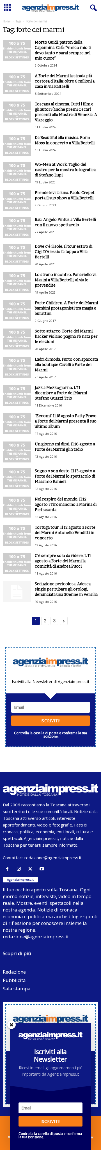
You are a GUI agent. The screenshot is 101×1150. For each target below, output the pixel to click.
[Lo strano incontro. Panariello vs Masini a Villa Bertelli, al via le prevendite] (17, 282)
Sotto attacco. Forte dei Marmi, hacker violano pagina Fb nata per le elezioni (66, 336)
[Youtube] (42, 869)
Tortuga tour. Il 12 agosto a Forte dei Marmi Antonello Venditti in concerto (65, 532)
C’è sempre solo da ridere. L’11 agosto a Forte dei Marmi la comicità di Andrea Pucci (63, 561)
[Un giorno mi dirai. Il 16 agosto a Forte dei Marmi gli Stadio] (17, 451)
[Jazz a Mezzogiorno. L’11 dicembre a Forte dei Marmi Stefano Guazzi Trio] (17, 395)
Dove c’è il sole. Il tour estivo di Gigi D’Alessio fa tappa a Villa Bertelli (63, 251)
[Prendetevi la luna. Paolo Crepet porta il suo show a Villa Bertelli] (17, 200)
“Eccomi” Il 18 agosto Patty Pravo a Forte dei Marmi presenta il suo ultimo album (66, 421)
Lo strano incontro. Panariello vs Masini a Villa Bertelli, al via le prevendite (66, 280)
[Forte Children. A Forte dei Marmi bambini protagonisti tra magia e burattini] (17, 310)
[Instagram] (20, 869)
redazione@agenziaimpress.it (53, 857)
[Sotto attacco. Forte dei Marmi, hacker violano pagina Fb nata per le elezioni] (17, 339)
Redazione (14, 972)
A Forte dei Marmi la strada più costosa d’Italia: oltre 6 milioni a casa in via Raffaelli (65, 81)
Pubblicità (14, 980)
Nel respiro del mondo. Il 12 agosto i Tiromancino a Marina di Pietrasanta (66, 504)
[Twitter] (31, 869)
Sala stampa (17, 988)
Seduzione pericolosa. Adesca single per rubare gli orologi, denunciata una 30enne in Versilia (66, 589)
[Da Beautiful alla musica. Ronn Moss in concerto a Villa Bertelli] (17, 145)
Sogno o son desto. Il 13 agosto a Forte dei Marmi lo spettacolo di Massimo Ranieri (65, 476)
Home (6, 21)
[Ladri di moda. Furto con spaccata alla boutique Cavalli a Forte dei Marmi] (17, 367)
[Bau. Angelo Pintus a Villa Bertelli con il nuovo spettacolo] (17, 227)
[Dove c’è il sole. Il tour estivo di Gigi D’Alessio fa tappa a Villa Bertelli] (17, 254)
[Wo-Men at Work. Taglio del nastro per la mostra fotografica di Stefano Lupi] (17, 172)
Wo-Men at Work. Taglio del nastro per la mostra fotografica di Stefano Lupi (65, 170)
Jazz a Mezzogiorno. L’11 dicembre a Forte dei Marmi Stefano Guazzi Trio (61, 393)
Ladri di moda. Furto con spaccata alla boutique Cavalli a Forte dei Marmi (66, 364)
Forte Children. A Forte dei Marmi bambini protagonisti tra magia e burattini (66, 308)
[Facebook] (8, 869)
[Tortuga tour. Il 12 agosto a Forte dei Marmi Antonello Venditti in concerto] (17, 535)
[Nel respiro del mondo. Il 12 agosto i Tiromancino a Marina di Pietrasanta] (17, 507)
